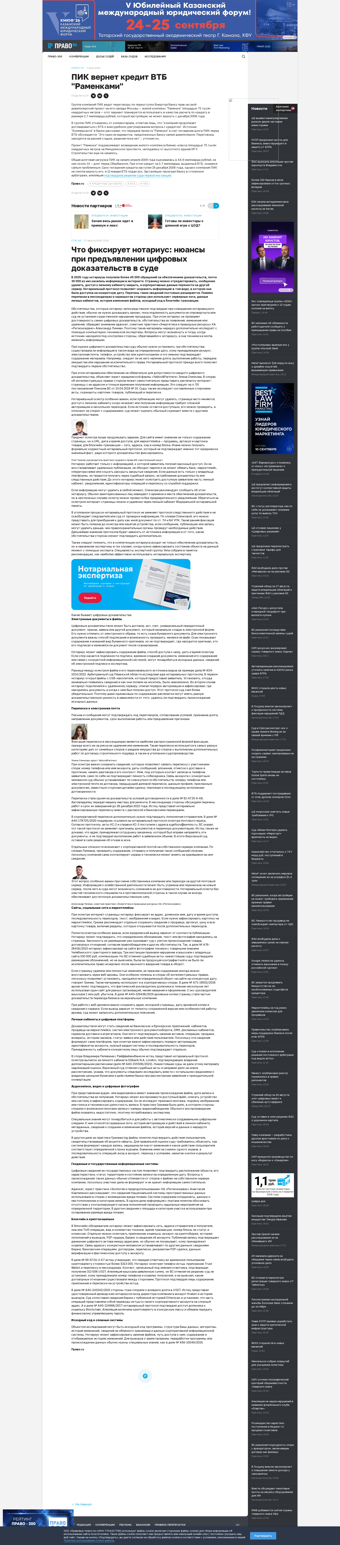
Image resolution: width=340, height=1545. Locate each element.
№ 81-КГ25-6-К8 (191, 798)
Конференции (79, 56)
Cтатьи (76, 240)
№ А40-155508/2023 (136, 1064)
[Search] (243, 56)
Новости (77, 68)
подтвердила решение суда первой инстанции (137, 175)
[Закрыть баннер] (71, 1511)
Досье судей (105, 56)
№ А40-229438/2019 (139, 994)
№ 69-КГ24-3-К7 (93, 1260)
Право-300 (55, 56)
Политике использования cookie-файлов (89, 1540)
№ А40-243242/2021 (95, 1290)
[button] (93, 95)
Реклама (125, 1524)
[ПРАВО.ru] (62, 45)
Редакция (84, 1524)
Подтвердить (263, 1535)
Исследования (155, 56)
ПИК (145, 183)
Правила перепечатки (170, 1524)
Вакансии (143, 1524)
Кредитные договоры (107, 183)
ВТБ (132, 183)
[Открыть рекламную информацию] (291, 290)
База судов (129, 56)
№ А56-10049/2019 (189, 1342)
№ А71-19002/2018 (202, 982)
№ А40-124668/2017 (108, 1305)
